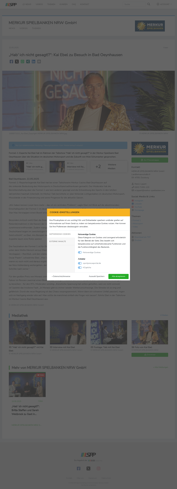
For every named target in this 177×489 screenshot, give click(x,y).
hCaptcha (87, 267)
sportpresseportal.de (92, 263)
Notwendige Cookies (60, 234)
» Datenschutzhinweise (61, 276)
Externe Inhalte (57, 241)
